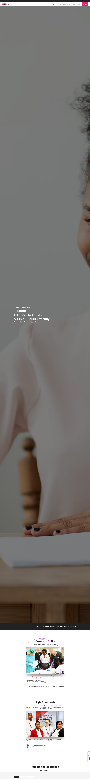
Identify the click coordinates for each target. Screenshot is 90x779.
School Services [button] (66, 4)
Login (86, 4)
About (74, 4)
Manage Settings (31, 776)
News (79, 4)
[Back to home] (5, 4)
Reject (23, 776)
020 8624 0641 (85, 1)
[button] (11, 626)
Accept (16, 776)
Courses (59, 4)
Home (54, 4)
